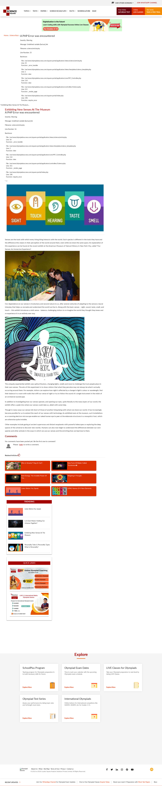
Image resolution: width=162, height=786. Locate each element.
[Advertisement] (69, 743)
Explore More (27, 687)
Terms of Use (55, 769)
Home (6, 35)
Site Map (46, 769)
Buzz (94, 11)
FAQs (40, 769)
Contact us (70, 769)
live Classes (138, 11)
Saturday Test (124, 11)
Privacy (63, 769)
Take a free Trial (153, 11)
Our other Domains (123, 3)
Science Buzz (14, 35)
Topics (26, 11)
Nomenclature (84, 11)
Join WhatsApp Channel (147, 3)
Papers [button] (43, 11)
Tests (35, 11)
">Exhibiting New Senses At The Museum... (14, 105)
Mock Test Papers (125, 782)
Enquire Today (86, 782)
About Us (34, 769)
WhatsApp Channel (30, 782)
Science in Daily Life (58, 11)
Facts (71, 11)
